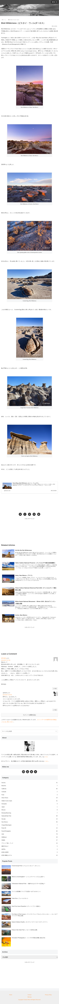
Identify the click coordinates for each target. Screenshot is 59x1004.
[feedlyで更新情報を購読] (31, 771)
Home (10, 994)
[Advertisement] (29, 530)
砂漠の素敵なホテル (29, 855)
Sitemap (29, 997)
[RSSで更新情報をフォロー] (35, 771)
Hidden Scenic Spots (29, 800)
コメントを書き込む (29, 715)
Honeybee (29, 803)
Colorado (29, 791)
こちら (46, 756)
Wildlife (29, 840)
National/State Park (29, 816)
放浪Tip (29, 849)
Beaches (29, 785)
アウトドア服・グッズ (29, 843)
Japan (29, 806)
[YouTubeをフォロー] (27, 771)
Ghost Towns (29, 797)
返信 (55, 688)
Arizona (29, 782)
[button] (56, 731)
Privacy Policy (48, 994)
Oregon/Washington (29, 825)
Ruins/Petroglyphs (29, 831)
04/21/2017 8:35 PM (7, 694)
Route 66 (29, 828)
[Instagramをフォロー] (23, 771)
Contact (29, 994)
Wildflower (29, 837)
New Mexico (29, 822)
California (29, 788)
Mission (29, 809)
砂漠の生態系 (29, 852)
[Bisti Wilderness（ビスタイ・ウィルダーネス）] (29, 514)
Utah (29, 834)
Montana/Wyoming (29, 813)
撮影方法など (29, 846)
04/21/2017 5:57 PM (5, 660)
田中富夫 (3, 658)
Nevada (29, 819)
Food (29, 794)
